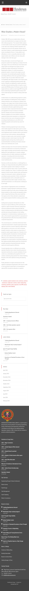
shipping (3, 286)
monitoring (3, 284)
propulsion (16, 284)
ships (7, 286)
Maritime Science (14, 35)
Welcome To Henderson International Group (11, 463)
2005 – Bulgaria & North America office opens (11, 455)
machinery (21, 281)
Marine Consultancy (5, 498)
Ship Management (5, 491)
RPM (22, 284)
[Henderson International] (14, 11)
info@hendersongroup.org (9, 575)
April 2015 (5, 370)
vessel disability (11, 286)
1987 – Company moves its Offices (11, 321)
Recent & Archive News (6, 556)
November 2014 (6, 380)
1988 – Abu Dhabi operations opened (11, 325)
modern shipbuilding (21, 282)
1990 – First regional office (9, 329)
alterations (5, 281)
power (12, 284)
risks (20, 284)
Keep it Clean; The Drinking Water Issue (10, 537)
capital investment (12, 281)
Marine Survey (4, 484)
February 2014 (6, 400)
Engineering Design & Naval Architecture (10, 481)
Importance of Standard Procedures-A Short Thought (15, 524)
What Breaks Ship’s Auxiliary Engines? (13, 344)
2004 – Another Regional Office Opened (10, 447)
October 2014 (6, 384)
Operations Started (7, 316)
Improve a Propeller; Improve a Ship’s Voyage (13, 541)
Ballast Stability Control (10, 353)
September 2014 (7, 387)
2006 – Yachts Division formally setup (9, 468)
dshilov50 (5, 35)
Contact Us (18, 582)
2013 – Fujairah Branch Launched (8, 451)
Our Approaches (21, 35)
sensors (25, 284)
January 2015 (6, 373)
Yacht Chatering (4, 494)
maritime (15, 282)
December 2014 (6, 377)
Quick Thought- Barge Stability (10, 349)
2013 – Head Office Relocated (8, 459)
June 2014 (5, 397)
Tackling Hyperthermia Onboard (12, 312)
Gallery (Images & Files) (6, 560)
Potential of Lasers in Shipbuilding (10, 528)
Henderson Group (11, 582)
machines (26, 281)
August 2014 (6, 390)
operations (8, 284)
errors (17, 281)
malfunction (10, 282)
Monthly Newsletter (5, 553)
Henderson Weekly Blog (6, 550)
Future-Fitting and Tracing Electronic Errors (12, 532)
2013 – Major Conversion (7, 442)
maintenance (4, 282)
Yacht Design (4, 488)
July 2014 (5, 394)
